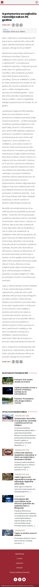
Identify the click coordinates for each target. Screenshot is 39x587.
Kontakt (20, 568)
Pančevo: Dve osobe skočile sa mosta (23, 381)
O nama (19, 558)
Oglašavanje (19, 554)
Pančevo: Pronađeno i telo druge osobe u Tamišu (24, 401)
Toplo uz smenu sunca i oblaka (25, 534)
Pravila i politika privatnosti (20, 572)
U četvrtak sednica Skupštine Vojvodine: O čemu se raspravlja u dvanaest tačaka (25, 456)
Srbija (5, 30)
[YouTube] (24, 579)
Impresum (19, 563)
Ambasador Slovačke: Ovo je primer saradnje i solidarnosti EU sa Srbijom (25, 421)
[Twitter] (20, 579)
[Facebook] (15, 579)
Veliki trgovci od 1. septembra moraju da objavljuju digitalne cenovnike (25, 480)
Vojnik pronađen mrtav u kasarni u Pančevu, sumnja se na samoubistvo (25, 391)
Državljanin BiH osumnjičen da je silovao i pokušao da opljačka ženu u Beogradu (24, 503)
